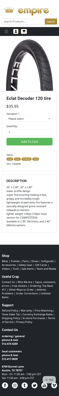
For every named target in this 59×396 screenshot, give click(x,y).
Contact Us (8, 282)
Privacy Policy (24, 322)
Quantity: (11, 126)
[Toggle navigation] (6, 31)
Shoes (35, 261)
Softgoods (47, 261)
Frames (15, 261)
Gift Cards (41, 265)
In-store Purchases (34, 318)
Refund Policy (10, 310)
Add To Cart (29, 141)
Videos (6, 268)
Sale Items (28, 268)
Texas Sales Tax (11, 314)
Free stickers (19, 286)
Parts (25, 261)
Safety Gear (25, 265)
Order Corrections (27, 293)
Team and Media (46, 268)
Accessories (9, 265)
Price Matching (44, 310)
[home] (29, 10)
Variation (12, 114)
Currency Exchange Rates (37, 314)
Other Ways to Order (21, 289)
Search (51, 21)
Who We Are (25, 282)
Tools (16, 268)
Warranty (26, 310)
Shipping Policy (11, 318)
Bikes (5, 261)
